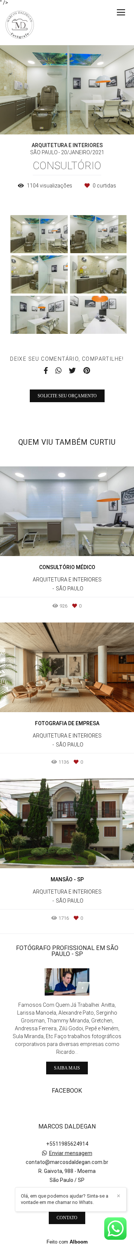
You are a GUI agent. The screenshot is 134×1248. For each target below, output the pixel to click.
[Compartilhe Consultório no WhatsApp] (58, 371)
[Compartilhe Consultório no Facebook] (46, 371)
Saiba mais (67, 1068)
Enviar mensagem (70, 1153)
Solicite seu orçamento (67, 395)
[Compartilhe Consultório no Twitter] (72, 371)
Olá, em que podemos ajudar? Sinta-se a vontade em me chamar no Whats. (64, 1199)
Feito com (67, 1242)
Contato (67, 1217)
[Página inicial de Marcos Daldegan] (20, 25)
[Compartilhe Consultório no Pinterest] (86, 371)
